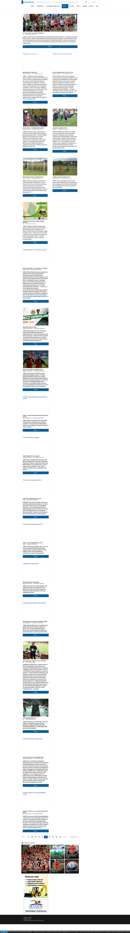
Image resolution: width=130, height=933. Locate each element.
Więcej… (50, 46)
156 (60, 837)
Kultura (71, 6)
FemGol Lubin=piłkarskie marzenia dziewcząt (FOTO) (35, 416)
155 (56, 837)
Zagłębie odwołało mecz (30, 327)
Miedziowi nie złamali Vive (30, 72)
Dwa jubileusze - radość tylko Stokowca (34, 661)
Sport (64, 6)
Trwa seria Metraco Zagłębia (31, 456)
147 (28, 837)
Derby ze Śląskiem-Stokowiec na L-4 (33, 369)
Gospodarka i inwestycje (52, 6)
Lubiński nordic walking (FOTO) (61, 177)
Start (32, 6)
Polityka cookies (27, 918)
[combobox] (98, 2)
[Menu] (97, 6)
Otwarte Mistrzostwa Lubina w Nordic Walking (34, 222)
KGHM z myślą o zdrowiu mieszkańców (33, 128)
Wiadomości (40, 6)
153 (49, 837)
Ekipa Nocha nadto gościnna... (31, 582)
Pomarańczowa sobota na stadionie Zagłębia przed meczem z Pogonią (49, 931)
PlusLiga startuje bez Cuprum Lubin (33, 757)
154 (53, 837)
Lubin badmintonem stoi (29, 718)
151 (42, 837)
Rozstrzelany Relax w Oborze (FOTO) (33, 177)
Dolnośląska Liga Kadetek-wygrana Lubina (35, 621)
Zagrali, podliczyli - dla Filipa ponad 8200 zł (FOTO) (35, 812)
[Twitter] (88, 2)
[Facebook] (86, 2)
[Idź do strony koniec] (65, 837)
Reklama (85, 6)
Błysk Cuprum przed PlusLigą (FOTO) (63, 72)
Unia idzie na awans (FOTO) (60, 128)
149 (35, 837)
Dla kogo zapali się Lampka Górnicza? (33, 33)
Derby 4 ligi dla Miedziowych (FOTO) (33, 543)
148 (32, 837)
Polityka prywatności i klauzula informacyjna (33, 920)
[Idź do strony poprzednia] (25, 837)
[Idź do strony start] (22, 837)
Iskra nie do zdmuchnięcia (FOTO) (32, 498)
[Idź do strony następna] (63, 837)
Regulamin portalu (27, 917)
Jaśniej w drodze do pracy (26, 931)
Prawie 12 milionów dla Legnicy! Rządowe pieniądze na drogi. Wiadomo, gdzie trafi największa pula (89, 931)
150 (39, 837)
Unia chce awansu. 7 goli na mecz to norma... (35, 268)
